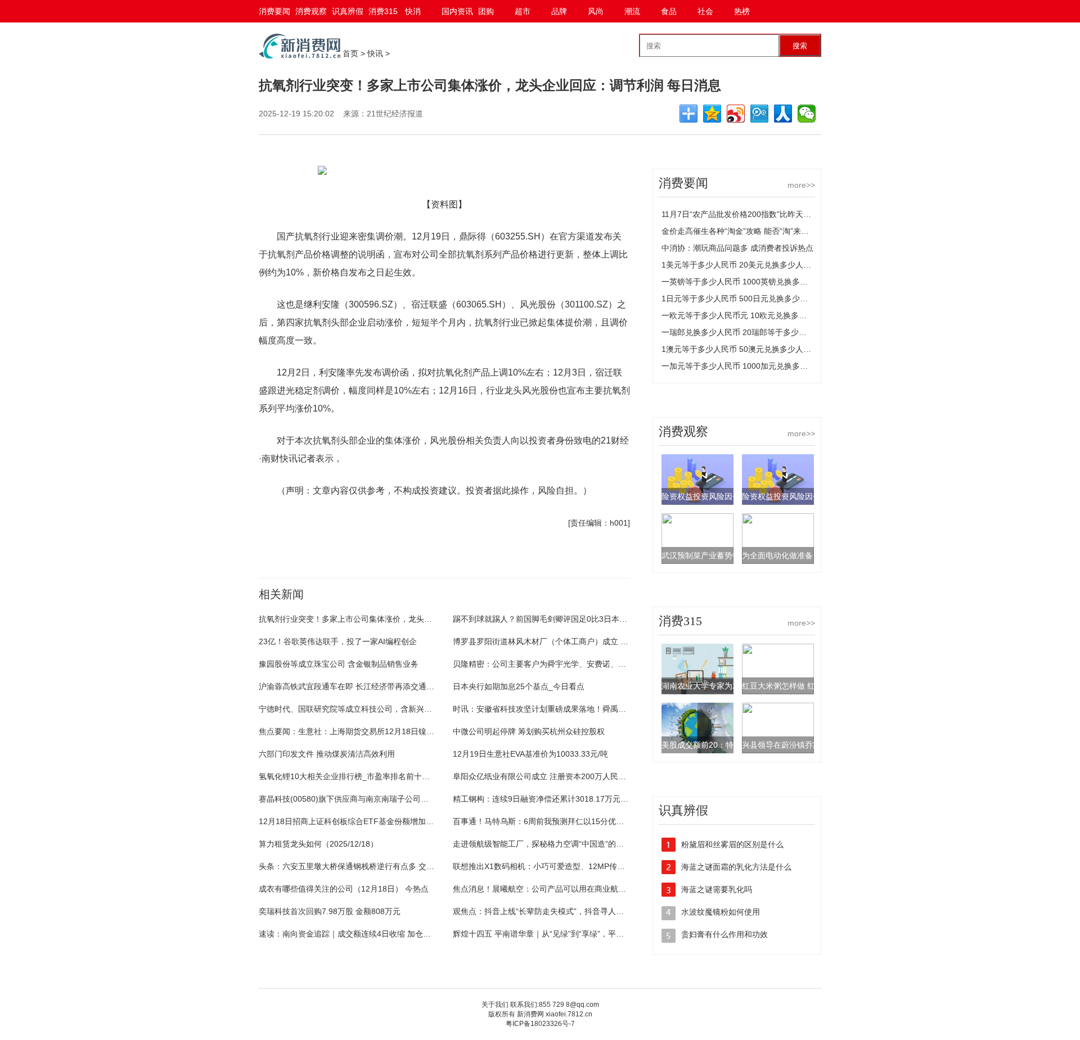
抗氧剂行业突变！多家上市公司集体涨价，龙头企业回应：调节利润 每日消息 (394, 618)
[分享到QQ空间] (712, 114)
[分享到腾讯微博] (759, 114)
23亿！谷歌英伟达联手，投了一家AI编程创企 (338, 641)
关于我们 (495, 1005)
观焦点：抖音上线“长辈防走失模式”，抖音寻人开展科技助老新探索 (570, 911)
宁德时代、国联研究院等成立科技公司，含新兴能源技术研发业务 (373, 708)
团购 (486, 11)
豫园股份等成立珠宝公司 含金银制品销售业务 (338, 663)
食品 (669, 11)
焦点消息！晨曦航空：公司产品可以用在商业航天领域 (547, 888)
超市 (522, 11)
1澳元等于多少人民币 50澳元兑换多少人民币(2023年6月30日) (771, 349)
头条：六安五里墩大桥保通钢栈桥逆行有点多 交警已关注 (358, 866)
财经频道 (333, 554)
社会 (705, 11)
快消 (413, 11)
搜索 (800, 46)
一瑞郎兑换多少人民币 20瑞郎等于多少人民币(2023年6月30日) (772, 332)
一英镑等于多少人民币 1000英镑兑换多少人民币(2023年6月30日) (777, 281)
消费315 (383, 11)
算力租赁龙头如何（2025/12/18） (318, 843)
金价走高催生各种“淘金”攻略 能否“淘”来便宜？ (743, 231)
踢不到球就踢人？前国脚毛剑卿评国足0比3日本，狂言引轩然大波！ (571, 618)
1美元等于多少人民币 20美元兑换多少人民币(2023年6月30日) (771, 264)
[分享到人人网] (783, 114)
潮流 (632, 11)
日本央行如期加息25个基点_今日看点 (518, 686)
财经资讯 (371, 554)
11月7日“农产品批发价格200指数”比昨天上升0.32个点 (756, 214)
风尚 (596, 11)
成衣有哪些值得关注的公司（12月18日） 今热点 (344, 888)
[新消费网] (299, 55)
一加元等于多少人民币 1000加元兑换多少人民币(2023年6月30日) (777, 365)
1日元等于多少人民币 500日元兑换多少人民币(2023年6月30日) (773, 298)
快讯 (375, 53)
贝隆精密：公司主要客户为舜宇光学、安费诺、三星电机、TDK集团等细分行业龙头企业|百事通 (619, 663)
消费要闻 (274, 11)
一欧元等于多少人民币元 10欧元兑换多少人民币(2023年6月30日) (776, 315)
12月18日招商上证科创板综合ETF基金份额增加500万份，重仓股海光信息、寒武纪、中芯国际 (424, 821)
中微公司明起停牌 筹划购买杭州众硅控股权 (529, 731)
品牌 (559, 11)
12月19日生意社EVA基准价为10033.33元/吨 (530, 753)
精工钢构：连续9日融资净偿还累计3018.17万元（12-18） (555, 798)
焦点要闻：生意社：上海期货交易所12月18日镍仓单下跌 (358, 731)
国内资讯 (457, 11)
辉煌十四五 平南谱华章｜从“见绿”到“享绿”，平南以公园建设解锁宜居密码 (581, 933)
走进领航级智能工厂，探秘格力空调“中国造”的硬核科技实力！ (562, 843)
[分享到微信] (807, 114)
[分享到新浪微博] (736, 114)
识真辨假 (347, 11)
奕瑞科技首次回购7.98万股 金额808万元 (329, 911)
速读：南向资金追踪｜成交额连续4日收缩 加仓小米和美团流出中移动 (380, 933)
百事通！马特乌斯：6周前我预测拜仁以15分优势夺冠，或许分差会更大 (578, 821)
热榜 (742, 11)
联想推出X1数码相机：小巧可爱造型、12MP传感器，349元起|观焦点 (574, 866)
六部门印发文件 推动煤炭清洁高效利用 (327, 753)
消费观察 (311, 11)
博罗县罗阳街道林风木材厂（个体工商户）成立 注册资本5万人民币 (570, 641)
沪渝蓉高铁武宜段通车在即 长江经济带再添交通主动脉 (354, 686)
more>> (801, 184)
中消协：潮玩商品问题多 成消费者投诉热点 (737, 247)
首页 (350, 53)
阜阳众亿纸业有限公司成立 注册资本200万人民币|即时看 (552, 776)
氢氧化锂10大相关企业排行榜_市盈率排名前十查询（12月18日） (373, 776)
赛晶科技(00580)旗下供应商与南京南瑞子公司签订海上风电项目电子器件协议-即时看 (408, 798)
